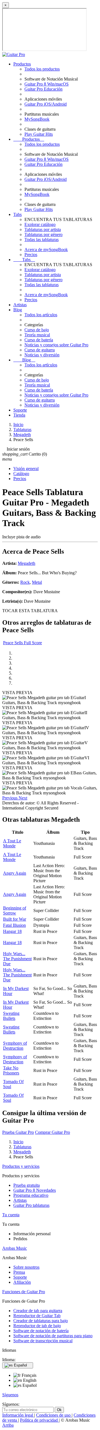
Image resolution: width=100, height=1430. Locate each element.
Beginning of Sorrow (14, 910)
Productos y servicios (20, 1166)
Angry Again (14, 873)
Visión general (26, 468)
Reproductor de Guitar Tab (37, 1315)
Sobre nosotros (26, 1267)
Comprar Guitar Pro (52, 1132)
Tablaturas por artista (42, 229)
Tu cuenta (10, 1214)
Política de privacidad (39, 1420)
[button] (10, 798)
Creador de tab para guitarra (37, 1310)
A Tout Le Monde (12, 843)
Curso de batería (38, 339)
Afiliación (22, 1282)
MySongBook (36, 119)
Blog (17, 309)
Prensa (19, 1272)
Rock (25, 582)
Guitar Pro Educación (43, 89)
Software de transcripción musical (42, 1340)
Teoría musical (37, 334)
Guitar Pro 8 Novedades (34, 1190)
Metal (37, 582)
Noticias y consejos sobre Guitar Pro (56, 344)
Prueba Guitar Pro (18, 1132)
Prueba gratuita (26, 1185)
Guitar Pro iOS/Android (45, 104)
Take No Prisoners (11, 1070)
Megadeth (26, 563)
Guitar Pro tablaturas (31, 1205)
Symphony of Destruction (15, 1045)
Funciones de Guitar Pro (23, 1291)
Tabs (17, 214)
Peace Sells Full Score (22, 642)
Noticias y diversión (41, 354)
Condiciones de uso (54, 1415)
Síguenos (10, 1394)
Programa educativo (30, 1195)
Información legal (18, 1415)
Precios (30, 254)
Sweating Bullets (11, 1016)
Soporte (20, 410)
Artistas (20, 304)
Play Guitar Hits (38, 134)
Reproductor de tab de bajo (37, 1325)
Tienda (19, 415)
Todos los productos (42, 69)
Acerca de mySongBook (46, 249)
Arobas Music (14, 1248)
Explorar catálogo (40, 224)
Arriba (8, 1425)
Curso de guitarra (39, 349)
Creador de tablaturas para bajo (40, 1320)
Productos (22, 64)
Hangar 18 (12, 931)
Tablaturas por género (43, 234)
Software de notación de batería (41, 1330)
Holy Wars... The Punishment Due (17, 958)
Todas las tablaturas (41, 239)
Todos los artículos (40, 314)
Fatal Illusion (14, 925)
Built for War (14, 919)
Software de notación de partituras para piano (52, 1335)
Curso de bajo (36, 329)
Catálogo (21, 473)
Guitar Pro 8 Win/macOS (46, 84)
